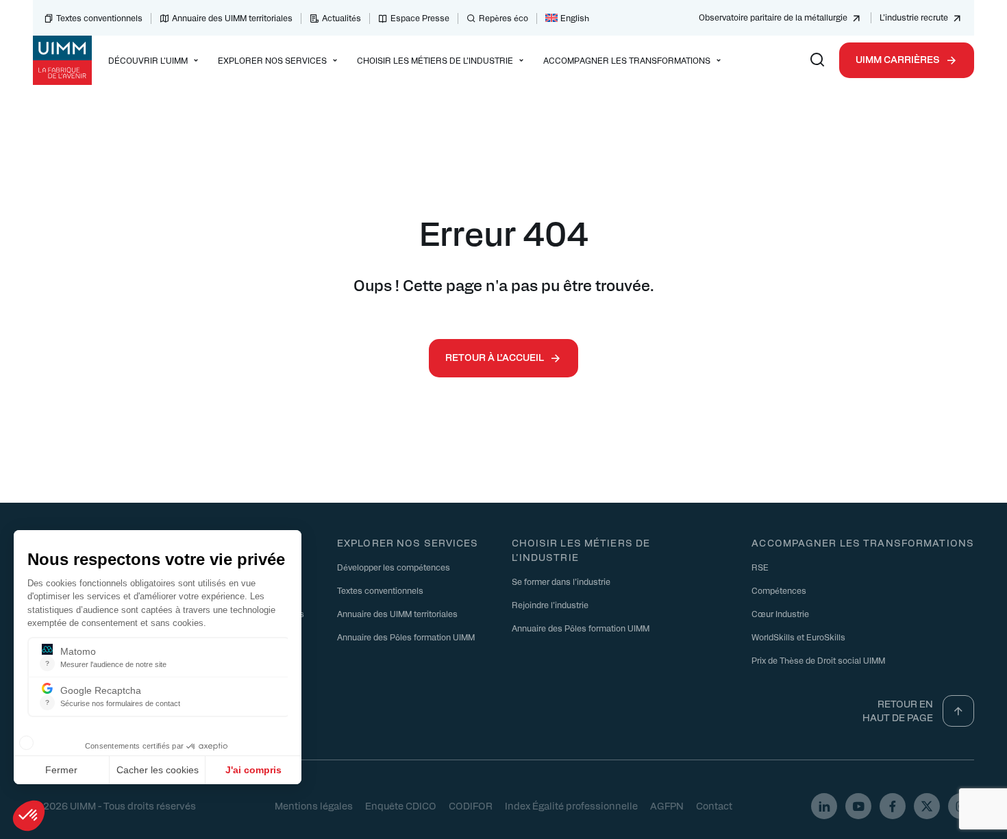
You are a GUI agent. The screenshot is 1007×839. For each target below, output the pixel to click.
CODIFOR (471, 805)
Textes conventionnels (99, 17)
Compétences (778, 590)
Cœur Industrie (780, 613)
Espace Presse (419, 17)
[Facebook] (893, 806)
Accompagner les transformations (862, 542)
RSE (760, 567)
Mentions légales (314, 805)
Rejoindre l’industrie (550, 604)
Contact (714, 805)
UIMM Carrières (898, 59)
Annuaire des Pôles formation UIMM (406, 636)
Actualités (341, 17)
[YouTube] (858, 806)
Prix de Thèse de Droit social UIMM (818, 660)
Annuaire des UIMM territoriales (232, 17)
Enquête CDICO (400, 805)
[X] (927, 806)
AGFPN (667, 805)
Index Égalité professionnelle (571, 805)
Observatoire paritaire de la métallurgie (773, 17)
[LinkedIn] (824, 806)
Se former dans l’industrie (561, 581)
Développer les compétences (393, 567)
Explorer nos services (408, 542)
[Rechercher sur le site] (817, 60)
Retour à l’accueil (494, 357)
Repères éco (503, 17)
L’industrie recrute (914, 17)
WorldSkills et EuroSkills (798, 636)
